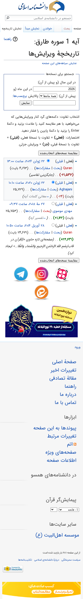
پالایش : (25, 96)
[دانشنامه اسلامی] (41, 7)
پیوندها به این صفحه (54, 428)
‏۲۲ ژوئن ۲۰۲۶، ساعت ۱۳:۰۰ (25, 161)
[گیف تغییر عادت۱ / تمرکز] (41, 590)
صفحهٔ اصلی (64, 362)
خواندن (47, 28)
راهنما (8, 39)
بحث (57, 168)
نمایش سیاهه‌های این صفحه (59, 63)
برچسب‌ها (20, 96)
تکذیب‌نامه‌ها (25, 560)
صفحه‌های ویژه (60, 452)
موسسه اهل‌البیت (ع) (57, 535)
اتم (70, 444)
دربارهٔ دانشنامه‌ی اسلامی (46, 560)
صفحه (77, 28)
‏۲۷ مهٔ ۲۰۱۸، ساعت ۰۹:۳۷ (26, 204)
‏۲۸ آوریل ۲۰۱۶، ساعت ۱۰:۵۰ (25, 225)
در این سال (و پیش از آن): (56, 82)
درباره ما (68, 394)
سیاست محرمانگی (71, 560)
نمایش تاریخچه (11, 28)
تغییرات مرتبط (61, 436)
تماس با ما (65, 403)
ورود (77, 347)
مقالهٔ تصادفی (62, 378)
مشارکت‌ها (43, 168)
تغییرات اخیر (63, 370)
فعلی (69, 183)
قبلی (60, 161)
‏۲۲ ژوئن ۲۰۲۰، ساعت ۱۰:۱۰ (26, 183)
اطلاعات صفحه (61, 460)
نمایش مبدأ (32, 28)
